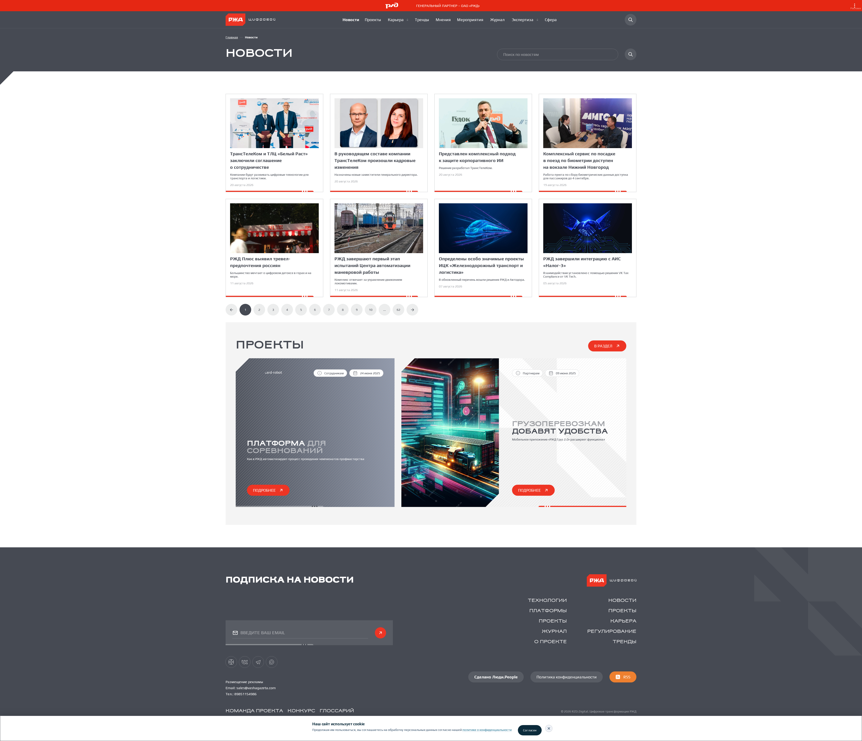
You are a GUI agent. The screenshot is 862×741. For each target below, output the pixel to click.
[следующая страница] (412, 310)
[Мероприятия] (471, 20)
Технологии (547, 600)
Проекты (622, 611)
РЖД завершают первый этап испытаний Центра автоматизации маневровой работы (372, 265)
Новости (622, 600)
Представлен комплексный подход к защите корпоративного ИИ (477, 157)
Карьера (623, 621)
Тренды (624, 642)
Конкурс (301, 711)
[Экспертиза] (525, 20)
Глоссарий (337, 711)
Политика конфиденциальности (567, 677)
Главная (232, 37)
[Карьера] (398, 20)
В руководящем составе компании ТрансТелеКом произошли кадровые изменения (375, 160)
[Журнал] (498, 20)
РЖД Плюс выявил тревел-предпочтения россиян (260, 262)
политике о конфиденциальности (487, 730)
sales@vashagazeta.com (256, 688)
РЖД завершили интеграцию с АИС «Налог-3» (582, 262)
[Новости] (351, 20)
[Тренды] (422, 20)
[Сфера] (551, 20)
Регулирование (611, 631)
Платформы (548, 611)
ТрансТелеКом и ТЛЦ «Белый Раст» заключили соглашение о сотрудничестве (269, 160)
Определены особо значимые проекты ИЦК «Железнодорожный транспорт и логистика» (481, 265)
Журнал (554, 631)
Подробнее (264, 490)
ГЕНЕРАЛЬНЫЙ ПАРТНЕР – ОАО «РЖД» (638, 7)
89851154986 (245, 694)
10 (370, 309)
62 (398, 309)
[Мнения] (443, 20)
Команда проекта (254, 711)
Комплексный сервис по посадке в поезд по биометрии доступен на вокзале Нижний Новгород (579, 160)
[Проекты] (373, 20)
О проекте (550, 642)
